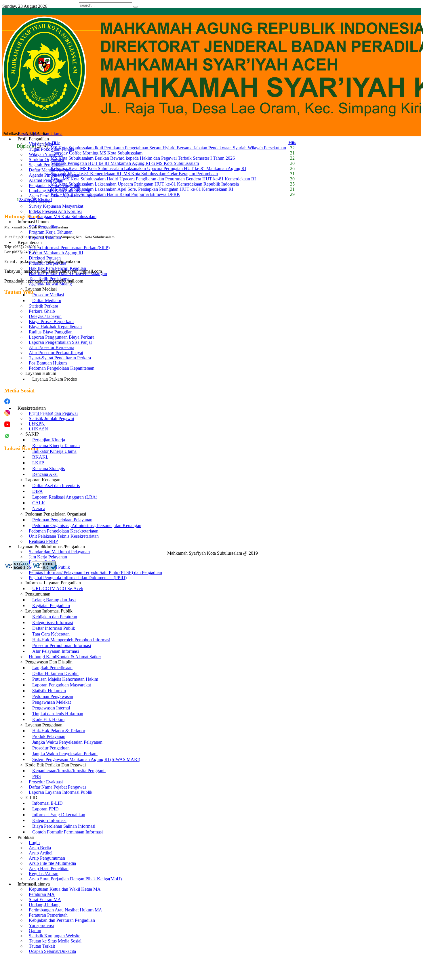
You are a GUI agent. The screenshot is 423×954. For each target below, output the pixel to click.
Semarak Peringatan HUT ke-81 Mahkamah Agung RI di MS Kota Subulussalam (125, 163)
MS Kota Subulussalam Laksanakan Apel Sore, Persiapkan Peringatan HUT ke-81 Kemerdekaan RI (142, 189)
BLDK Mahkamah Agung (22, 357)
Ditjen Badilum (14, 325)
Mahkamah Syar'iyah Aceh (23, 346)
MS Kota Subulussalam (33, 402)
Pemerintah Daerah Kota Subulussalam (31, 378)
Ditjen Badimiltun (16, 336)
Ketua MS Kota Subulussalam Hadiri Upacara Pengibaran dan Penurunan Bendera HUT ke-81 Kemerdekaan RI (153, 178)
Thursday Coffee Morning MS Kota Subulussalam (96, 152)
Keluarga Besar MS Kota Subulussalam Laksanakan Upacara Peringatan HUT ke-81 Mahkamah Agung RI (148, 168)
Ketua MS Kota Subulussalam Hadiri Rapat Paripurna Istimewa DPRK (115, 194)
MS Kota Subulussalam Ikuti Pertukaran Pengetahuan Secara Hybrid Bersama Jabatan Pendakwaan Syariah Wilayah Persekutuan (168, 147)
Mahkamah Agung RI (19, 304)
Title (55, 142)
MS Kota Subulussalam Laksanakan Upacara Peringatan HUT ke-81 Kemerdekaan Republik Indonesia (145, 184)
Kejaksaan (11, 368)
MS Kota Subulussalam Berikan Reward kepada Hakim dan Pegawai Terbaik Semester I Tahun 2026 (143, 158)
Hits (292, 142)
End (48, 199)
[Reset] (135, 6)
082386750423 (26, 437)
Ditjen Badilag (14, 314)
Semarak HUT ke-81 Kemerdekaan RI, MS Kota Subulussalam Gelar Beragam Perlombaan (134, 173)
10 (39, 199)
